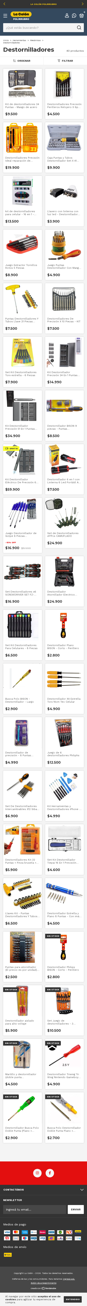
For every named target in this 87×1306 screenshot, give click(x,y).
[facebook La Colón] (50, 1173)
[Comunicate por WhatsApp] (74, 16)
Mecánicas (35, 40)
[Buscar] (78, 27)
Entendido (73, 1299)
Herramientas (19, 40)
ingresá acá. (69, 1279)
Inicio (6, 40)
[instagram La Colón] (37, 1173)
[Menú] (6, 16)
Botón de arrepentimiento (43, 1283)
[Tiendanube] (43, 1288)
